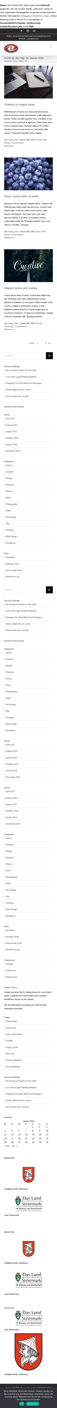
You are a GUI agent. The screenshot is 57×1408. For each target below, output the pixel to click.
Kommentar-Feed (14, 570)
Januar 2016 (11, 444)
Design (39, 140)
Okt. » (14, 1146)
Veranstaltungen (13, 1066)
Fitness (9, 491)
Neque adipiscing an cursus (18, 389)
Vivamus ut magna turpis (19, 104)
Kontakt (9, 964)
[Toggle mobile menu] (51, 46)
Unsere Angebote (13, 1060)
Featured (10, 485)
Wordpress (11, 543)
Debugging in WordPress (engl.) (35, 16)
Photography (11, 504)
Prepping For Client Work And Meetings (23, 383)
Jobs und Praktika (14, 1034)
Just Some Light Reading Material (21, 377)
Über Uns (10, 1053)
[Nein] (53, 1397)
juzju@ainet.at (33, 39)
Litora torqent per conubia (17, 396)
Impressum (11, 970)
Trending (10, 530)
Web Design (11, 536)
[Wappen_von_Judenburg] (28, 1168)
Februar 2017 (12, 425)
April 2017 (10, 418)
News (38, 232)
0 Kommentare (17, 143)
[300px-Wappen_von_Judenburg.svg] (28, 1334)
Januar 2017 (11, 431)
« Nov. (7, 1146)
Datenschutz (11, 977)
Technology (8, 326)
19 (12, 1138)
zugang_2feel (13, 140)
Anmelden (10, 557)
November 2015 (13, 451)
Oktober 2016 (12, 438)
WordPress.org (13, 576)
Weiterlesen (9, 146)
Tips (8, 523)
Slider (8, 510)
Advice (9, 465)
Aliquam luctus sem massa (20, 288)
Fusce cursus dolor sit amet (21, 196)
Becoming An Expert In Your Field (21, 370)
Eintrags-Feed (12, 564)
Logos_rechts (12, 1047)
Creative (9, 472)
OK (21, 1404)
